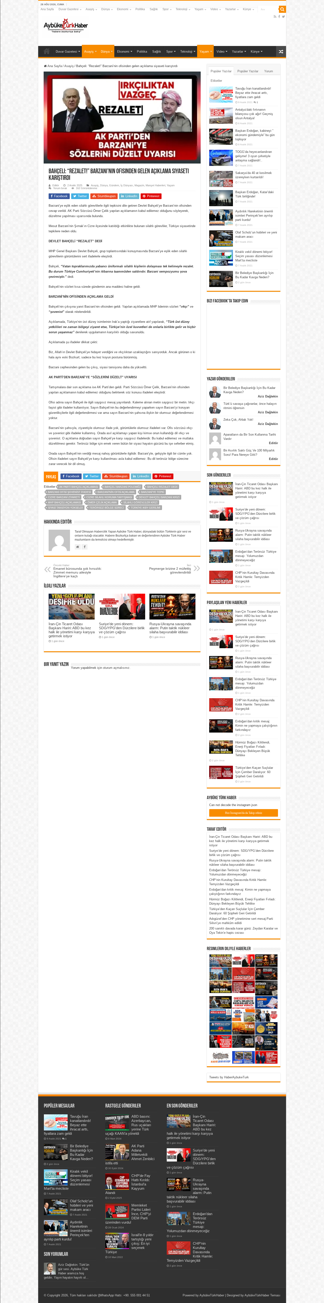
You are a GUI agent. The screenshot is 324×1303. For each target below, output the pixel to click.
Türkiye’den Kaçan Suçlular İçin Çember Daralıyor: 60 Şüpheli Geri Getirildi (254, 772)
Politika (140, 9)
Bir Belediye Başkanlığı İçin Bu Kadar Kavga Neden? (81, 1152)
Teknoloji (181, 9)
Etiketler (216, 80)
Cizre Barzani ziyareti (64, 497)
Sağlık (154, 9)
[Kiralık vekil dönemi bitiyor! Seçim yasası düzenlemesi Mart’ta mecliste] (221, 258)
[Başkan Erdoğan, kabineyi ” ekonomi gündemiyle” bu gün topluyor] (221, 137)
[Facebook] (279, 16)
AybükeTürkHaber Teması (262, 1295)
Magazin (139, 185)
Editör (55, 185)
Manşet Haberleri (155, 185)
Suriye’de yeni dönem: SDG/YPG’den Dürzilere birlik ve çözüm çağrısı (122, 628)
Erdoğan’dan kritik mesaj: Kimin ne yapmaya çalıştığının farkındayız (256, 726)
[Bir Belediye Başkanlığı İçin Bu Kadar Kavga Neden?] (221, 279)
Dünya (105, 9)
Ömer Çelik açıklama (102, 502)
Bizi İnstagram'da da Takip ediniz (243, 813)
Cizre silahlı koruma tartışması (109, 497)
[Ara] (282, 9)
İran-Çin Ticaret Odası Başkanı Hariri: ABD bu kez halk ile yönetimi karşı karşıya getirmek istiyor (72, 630)
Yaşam (198, 9)
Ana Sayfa (47, 9)
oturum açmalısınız (116, 668)
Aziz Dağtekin (268, 396)
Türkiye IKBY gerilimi (145, 507)
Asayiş (90, 9)
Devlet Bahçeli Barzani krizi (159, 497)
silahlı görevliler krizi (140, 502)
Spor (165, 9)
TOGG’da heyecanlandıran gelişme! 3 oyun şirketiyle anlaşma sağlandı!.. (253, 156)
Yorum (268, 71)
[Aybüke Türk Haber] (65, 26)
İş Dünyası (126, 185)
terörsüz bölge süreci (106, 507)
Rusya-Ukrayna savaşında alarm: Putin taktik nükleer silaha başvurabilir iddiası (170, 628)
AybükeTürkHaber (211, 1295)
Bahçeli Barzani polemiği (123, 486)
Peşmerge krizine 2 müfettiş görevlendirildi (170, 569)
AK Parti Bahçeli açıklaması (78, 486)
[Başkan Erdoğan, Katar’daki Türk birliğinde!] (221, 198)
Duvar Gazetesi (69, 9)
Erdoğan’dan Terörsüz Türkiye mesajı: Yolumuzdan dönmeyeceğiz (255, 556)
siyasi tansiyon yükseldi (65, 507)
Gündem (114, 185)
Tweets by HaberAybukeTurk (229, 1077)
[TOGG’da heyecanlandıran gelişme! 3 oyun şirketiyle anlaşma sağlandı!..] (221, 158)
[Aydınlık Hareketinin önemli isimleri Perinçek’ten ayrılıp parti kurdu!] (221, 217)
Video (214, 9)
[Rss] (275, 16)
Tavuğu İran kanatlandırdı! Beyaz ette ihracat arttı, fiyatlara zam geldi (253, 93)
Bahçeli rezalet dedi (162, 486)
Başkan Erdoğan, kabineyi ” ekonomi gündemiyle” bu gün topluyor (255, 135)
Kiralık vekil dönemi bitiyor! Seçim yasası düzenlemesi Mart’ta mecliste (254, 256)
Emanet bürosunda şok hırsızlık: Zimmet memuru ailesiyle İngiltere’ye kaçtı (77, 571)
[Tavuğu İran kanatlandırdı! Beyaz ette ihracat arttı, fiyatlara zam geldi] (221, 95)
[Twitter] (284, 16)
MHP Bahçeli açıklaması (64, 502)
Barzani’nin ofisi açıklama (115, 492)
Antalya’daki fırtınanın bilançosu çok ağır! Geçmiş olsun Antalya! (254, 114)
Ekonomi (122, 9)
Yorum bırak (60, 188)
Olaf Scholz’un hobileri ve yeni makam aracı (81, 1205)
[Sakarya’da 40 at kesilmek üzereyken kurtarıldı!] (221, 179)
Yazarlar (230, 9)
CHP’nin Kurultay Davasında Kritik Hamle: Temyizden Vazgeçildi (254, 577)
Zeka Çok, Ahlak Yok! (238, 419)
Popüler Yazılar (221, 71)
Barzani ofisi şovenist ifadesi (69, 492)
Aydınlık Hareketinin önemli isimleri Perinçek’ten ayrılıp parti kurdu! (254, 216)
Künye (247, 9)
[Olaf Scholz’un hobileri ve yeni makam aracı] (221, 238)
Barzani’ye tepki (152, 492)
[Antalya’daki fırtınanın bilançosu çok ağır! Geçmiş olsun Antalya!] (221, 116)
